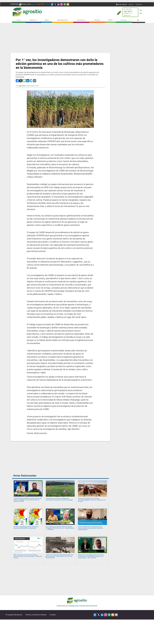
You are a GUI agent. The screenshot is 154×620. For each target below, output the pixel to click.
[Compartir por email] (34, 80)
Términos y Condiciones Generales (35, 615)
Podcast (97, 20)
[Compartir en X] (20, 80)
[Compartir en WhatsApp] (24, 80)
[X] (55, 4)
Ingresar (131, 4)
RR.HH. (110, 20)
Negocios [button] (33, 20)
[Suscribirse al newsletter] (68, 4)
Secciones (80, 20)
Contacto (124, 20)
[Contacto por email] (116, 615)
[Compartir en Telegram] (31, 80)
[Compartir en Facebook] (17, 80)
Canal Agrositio (62, 20)
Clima (47, 20)
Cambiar (47, 4)
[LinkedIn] (58, 4)
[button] (141, 10)
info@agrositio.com (75, 606)
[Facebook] (52, 4)
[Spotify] (64, 4)
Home (19, 20)
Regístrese (139, 4)
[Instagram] (61, 4)
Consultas (53, 615)
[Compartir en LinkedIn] (27, 80)
